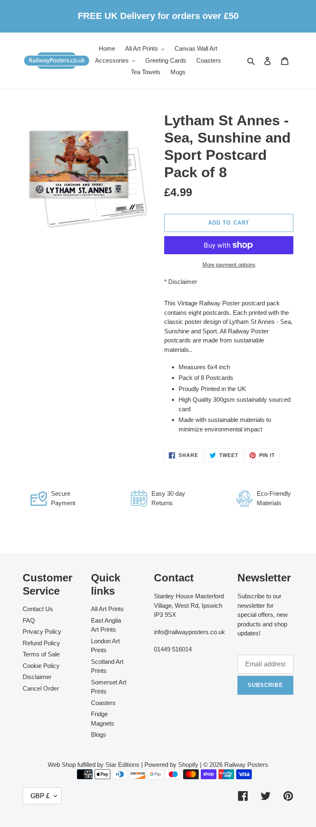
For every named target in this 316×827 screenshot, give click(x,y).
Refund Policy (41, 643)
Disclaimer (182, 281)
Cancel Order (41, 688)
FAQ (29, 620)
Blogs (98, 734)
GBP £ (40, 795)
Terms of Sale (41, 654)
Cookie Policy (41, 665)
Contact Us (38, 608)
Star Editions (122, 764)
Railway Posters (246, 764)
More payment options (229, 265)
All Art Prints (107, 608)
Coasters (103, 702)
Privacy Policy (42, 631)
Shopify (188, 764)
